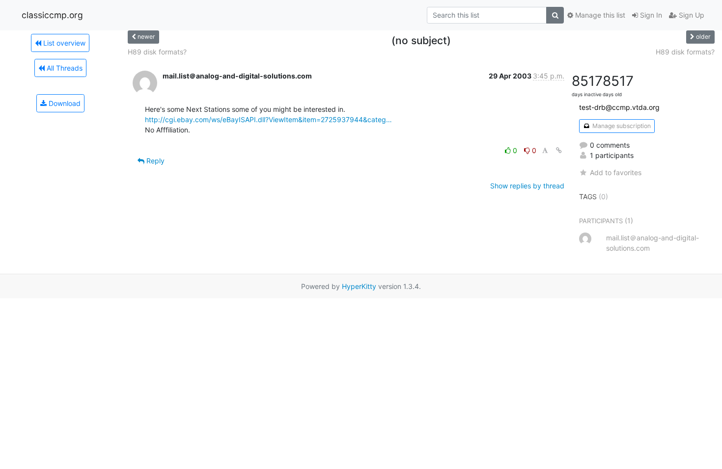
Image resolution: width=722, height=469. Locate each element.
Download (64, 103)
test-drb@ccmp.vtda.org (619, 107)
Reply (154, 160)
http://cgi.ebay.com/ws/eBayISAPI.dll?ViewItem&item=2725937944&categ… (268, 119)
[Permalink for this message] (559, 150)
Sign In (650, 15)
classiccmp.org (52, 15)
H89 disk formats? (157, 52)
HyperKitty (359, 286)
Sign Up (690, 15)
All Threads (64, 68)
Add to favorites (615, 172)
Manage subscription (621, 126)
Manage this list (599, 15)
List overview (63, 43)
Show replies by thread (527, 186)
